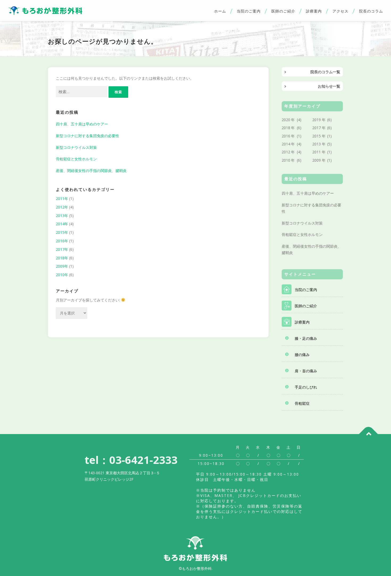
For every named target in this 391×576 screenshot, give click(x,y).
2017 (316, 127)
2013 (316, 143)
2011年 (62, 198)
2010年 (62, 274)
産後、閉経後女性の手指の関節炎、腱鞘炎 (91, 170)
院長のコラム (371, 11)
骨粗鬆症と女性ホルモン (76, 158)
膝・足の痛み (306, 338)
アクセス (340, 11)
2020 (286, 119)
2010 (286, 160)
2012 (286, 151)
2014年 (62, 223)
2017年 (62, 249)
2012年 (62, 207)
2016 (286, 135)
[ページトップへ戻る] (368, 433)
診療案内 (314, 11)
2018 (286, 127)
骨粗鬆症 (302, 403)
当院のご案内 (249, 11)
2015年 (62, 232)
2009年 (62, 266)
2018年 (62, 257)
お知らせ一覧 (329, 86)
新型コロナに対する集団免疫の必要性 (87, 135)
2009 (316, 160)
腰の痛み (302, 354)
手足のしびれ (306, 387)
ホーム (220, 11)
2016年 (62, 240)
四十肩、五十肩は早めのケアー (82, 123)
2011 (316, 151)
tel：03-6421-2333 (131, 459)
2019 (316, 119)
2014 (286, 143)
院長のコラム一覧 (325, 71)
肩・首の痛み (306, 370)
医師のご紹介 (283, 11)
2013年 (62, 215)
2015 (316, 135)
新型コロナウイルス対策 (76, 147)
